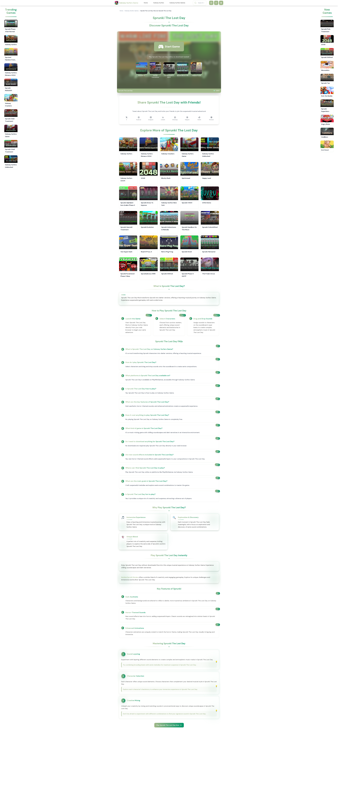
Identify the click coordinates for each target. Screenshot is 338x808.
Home (146, 3)
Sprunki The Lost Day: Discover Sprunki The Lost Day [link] (155, 11)
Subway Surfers (158, 3)
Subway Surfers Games (177, 3)
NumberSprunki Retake (129, 577)
